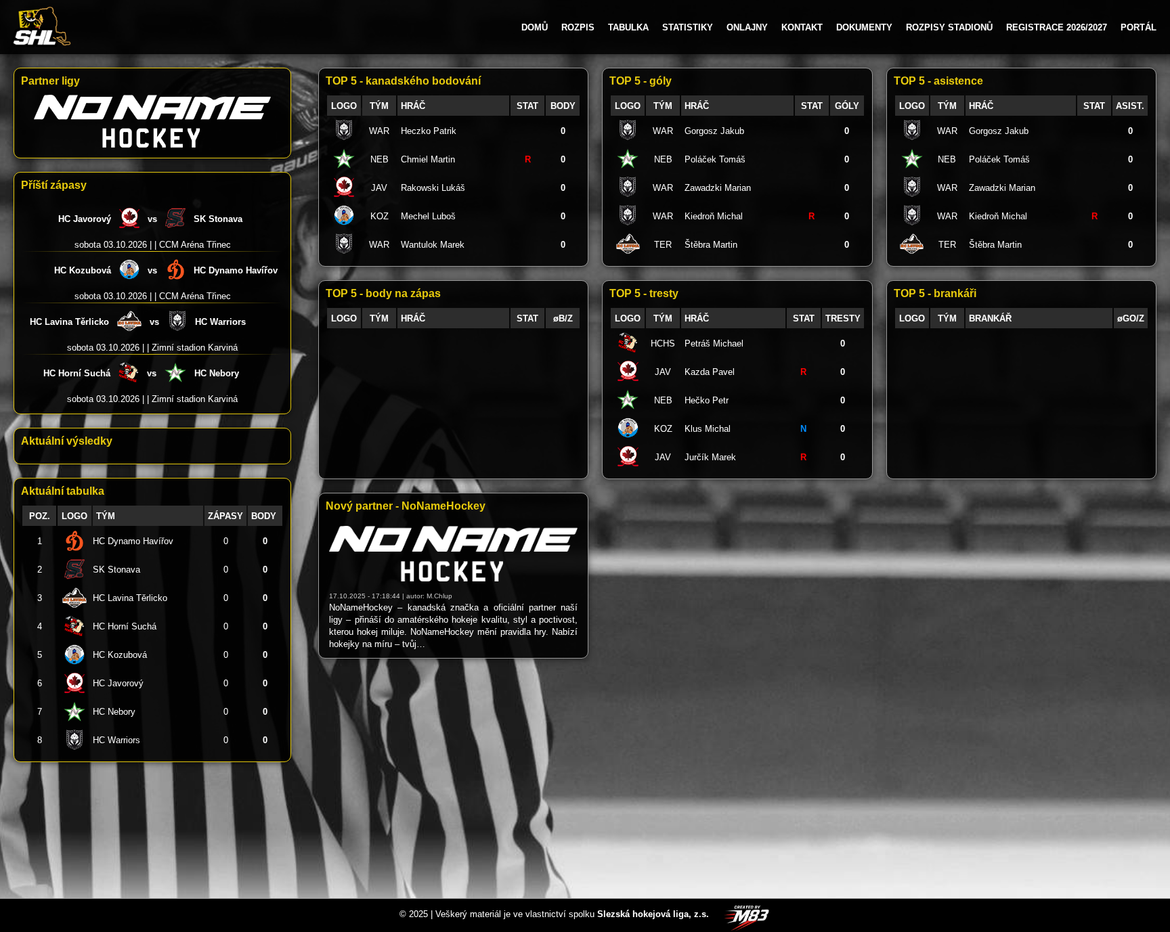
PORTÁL (1138, 27)
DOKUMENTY (864, 27)
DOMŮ (534, 27)
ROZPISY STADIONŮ (949, 27)
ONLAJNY (747, 27)
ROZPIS (577, 27)
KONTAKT (802, 27)
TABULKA (628, 27)
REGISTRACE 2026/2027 (1056, 27)
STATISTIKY (687, 27)
